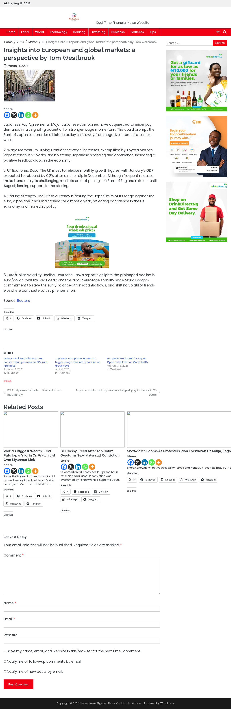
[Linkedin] (21, 115)
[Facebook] (7, 115)
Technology (58, 32)
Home (10, 32)
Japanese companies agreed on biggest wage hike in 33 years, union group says (77, 362)
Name (10, 603)
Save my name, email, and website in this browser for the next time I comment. (74, 651)
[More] (35, 115)
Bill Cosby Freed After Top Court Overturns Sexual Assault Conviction (89, 453)
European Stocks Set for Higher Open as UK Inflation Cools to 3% (127, 360)
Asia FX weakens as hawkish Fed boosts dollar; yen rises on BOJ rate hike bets (25, 362)
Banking (79, 32)
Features (137, 32)
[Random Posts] (218, 32)
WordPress (167, 703)
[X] (14, 115)
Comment (14, 555)
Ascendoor (134, 703)
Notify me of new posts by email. (35, 671)
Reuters (23, 300)
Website (11, 635)
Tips (153, 32)
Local (25, 32)
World (39, 32)
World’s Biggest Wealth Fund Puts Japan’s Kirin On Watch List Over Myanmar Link (29, 455)
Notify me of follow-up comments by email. (44, 661)
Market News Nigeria (123, 15)
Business (118, 32)
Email (9, 619)
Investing (98, 32)
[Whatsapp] (28, 115)
